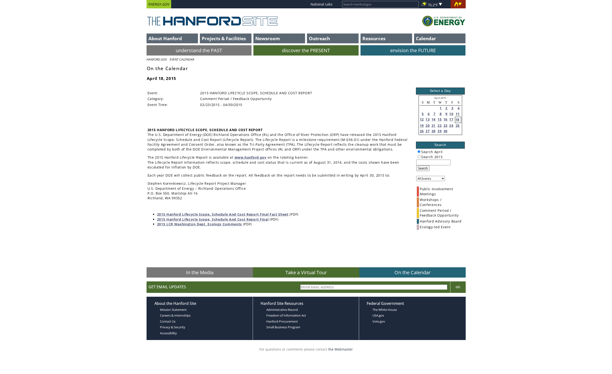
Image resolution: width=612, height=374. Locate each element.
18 (457, 119)
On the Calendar (412, 272)
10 (451, 114)
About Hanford (165, 38)
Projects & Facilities (224, 38)
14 (434, 119)
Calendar (426, 38)
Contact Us (167, 321)
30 (445, 131)
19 (422, 125)
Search (423, 168)
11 (458, 114)
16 (445, 119)
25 (458, 125)
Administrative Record (282, 309)
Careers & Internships (175, 315)
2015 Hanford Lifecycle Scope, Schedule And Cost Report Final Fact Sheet (223, 214)
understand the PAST (199, 50)
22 (439, 125)
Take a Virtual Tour (306, 272)
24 (451, 125)
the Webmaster (340, 349)
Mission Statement (173, 309)
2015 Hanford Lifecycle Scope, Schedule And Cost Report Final (213, 219)
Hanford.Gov (157, 59)
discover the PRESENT (306, 50)
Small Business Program (283, 327)
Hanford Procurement (282, 321)
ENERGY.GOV (158, 4)
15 (439, 119)
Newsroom (267, 38)
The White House (384, 309)
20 (428, 125)
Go (458, 287)
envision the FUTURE (413, 50)
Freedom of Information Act (286, 315)
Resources (373, 38)
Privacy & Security (172, 327)
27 (428, 131)
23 (445, 125)
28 (434, 131)
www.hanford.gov (251, 157)
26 (422, 131)
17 (451, 119)
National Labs (322, 4)
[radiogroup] (419, 151)
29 (439, 131)
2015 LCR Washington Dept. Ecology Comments (199, 224)
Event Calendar (182, 59)
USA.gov (378, 315)
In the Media (199, 272)
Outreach (319, 38)
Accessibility (168, 333)
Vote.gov (378, 321)
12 (422, 119)
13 (428, 119)
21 (434, 125)
